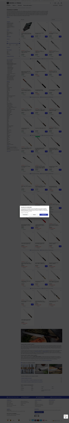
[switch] (66, 417)
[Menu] (67, 415)
